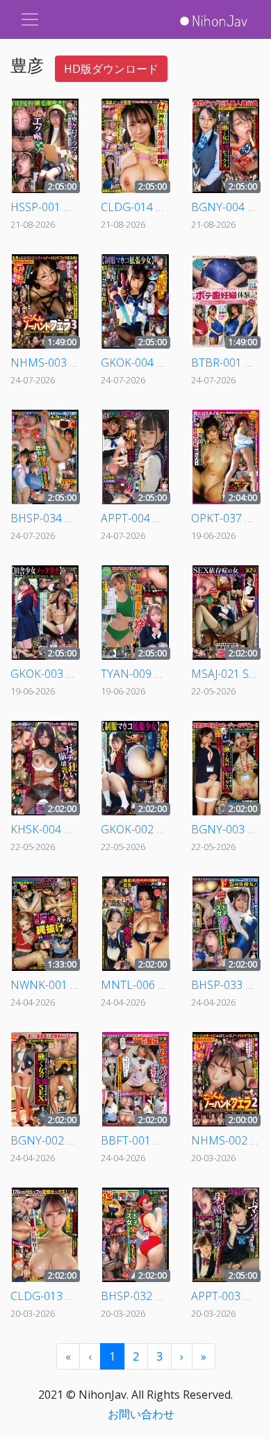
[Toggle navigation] (30, 19)
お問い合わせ (141, 1414)
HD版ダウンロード (111, 68)
